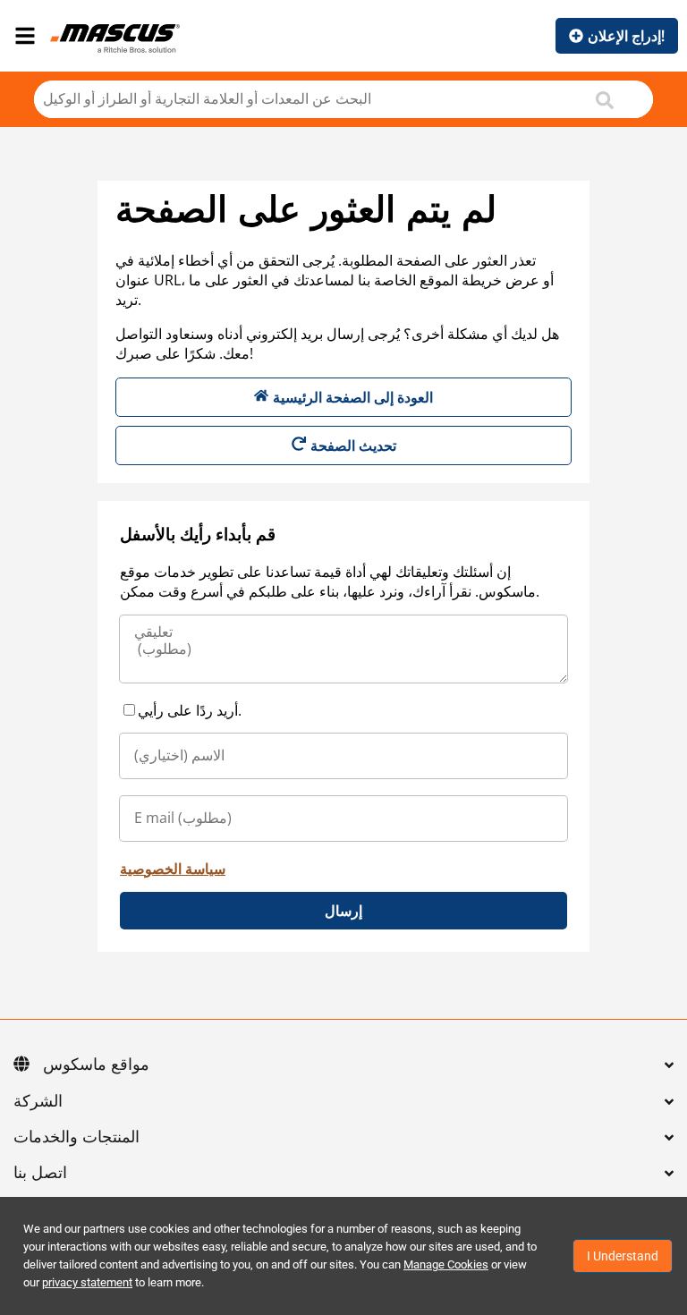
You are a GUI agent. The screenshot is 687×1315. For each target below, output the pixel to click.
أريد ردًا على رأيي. (190, 710)
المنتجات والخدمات (76, 1138)
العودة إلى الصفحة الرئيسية (353, 397)
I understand (622, 1256)
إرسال (343, 910)
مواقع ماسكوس (96, 1065)
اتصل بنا (40, 1174)
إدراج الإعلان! (626, 36)
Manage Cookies (445, 1264)
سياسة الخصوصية (172, 868)
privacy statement (87, 1282)
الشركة (38, 1102)
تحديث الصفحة (353, 445)
